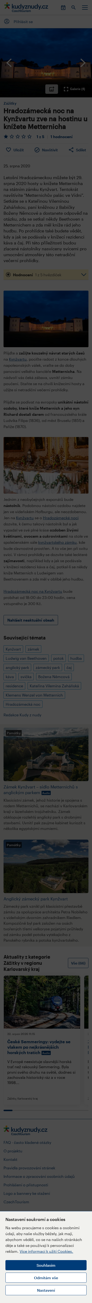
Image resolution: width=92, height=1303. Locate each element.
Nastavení (46, 1290)
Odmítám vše (46, 1277)
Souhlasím (46, 1265)
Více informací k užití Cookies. (46, 1251)
